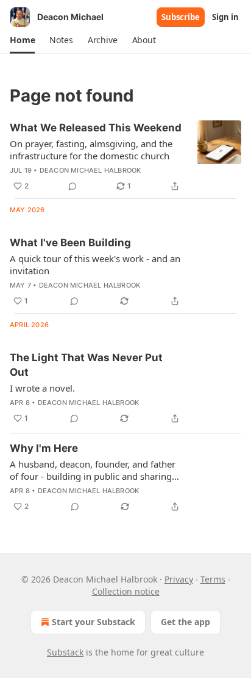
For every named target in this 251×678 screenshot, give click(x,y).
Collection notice (126, 591)
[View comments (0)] (72, 186)
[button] (22, 40)
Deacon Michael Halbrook (90, 170)
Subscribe (180, 17)
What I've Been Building (70, 243)
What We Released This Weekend (96, 128)
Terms (212, 579)
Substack (65, 652)
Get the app (185, 622)
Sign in (225, 17)
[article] (125, 156)
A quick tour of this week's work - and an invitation (95, 264)
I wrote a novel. (42, 388)
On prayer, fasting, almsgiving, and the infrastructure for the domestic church (91, 149)
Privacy (178, 579)
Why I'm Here (44, 448)
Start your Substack (93, 622)
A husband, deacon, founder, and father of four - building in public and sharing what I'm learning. (92, 470)
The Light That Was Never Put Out (86, 364)
